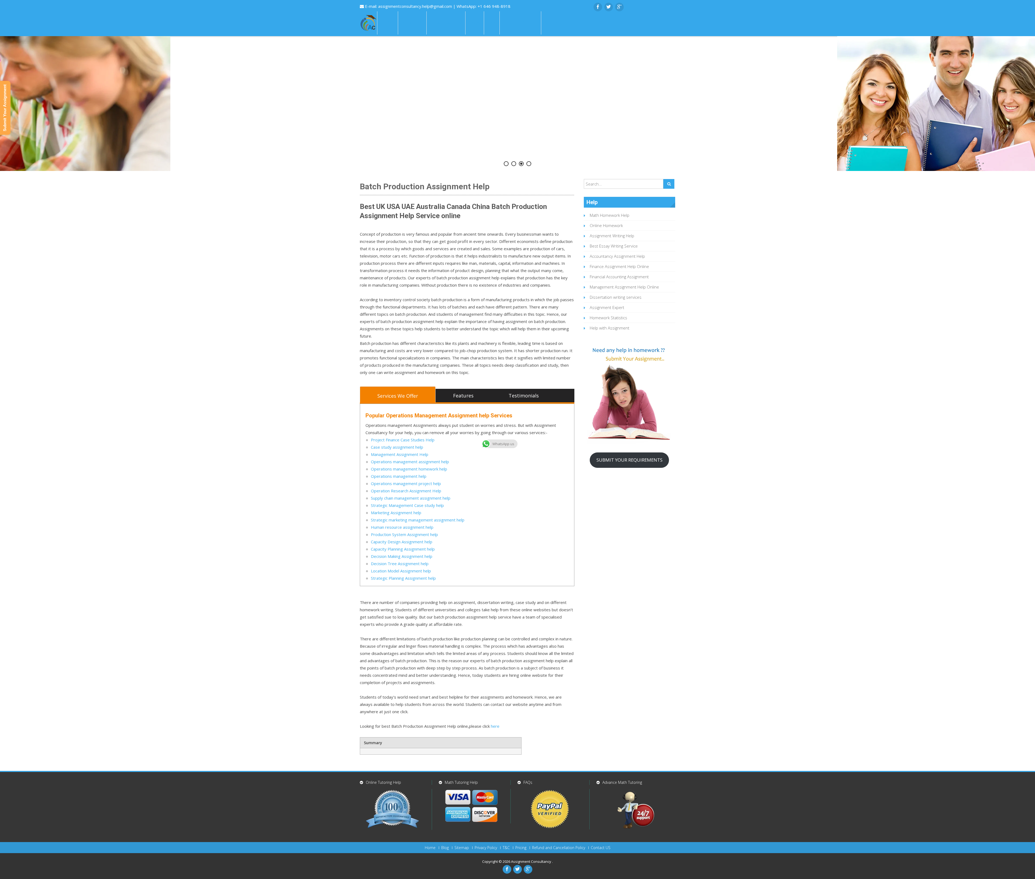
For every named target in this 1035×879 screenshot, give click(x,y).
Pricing (520, 847)
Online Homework (606, 225)
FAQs (474, 23)
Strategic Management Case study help (407, 505)
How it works (445, 23)
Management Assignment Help (399, 454)
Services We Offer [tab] (397, 396)
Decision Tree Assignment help (400, 563)
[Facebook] (598, 7)
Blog (445, 847)
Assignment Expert (607, 307)
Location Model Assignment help (401, 571)
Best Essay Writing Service (614, 246)
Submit (553, 23)
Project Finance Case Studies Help (402, 439)
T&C (506, 847)
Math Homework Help (609, 215)
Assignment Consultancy (531, 861)
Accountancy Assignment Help (617, 256)
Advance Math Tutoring (622, 782)
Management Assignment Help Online (624, 287)
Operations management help (398, 476)
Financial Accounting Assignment (619, 276)
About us (412, 23)
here (494, 726)
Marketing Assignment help (396, 512)
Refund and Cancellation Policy (558, 847)
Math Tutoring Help (461, 782)
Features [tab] (463, 395)
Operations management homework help (409, 469)
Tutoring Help (520, 23)
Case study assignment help (397, 447)
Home (387, 23)
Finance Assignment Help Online (619, 266)
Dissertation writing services (615, 297)
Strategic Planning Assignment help (403, 578)
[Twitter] (608, 7)
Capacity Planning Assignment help (403, 549)
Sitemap (461, 847)
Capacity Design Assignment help (401, 541)
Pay (492, 23)
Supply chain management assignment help (410, 498)
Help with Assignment (609, 328)
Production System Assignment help (404, 534)
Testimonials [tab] (524, 395)
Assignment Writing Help (612, 235)
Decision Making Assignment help (401, 556)
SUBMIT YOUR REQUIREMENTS (629, 460)
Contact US (600, 847)
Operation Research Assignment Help (406, 490)
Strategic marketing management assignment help (417, 520)
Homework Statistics (608, 317)
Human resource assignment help (402, 527)
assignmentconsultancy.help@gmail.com (415, 6)
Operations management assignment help (410, 461)
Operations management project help (406, 483)
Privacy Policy (486, 847)
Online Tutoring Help (383, 782)
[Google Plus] (619, 7)
